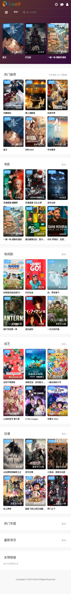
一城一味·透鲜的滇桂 (57, 57)
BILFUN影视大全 (10, 564)
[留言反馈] (62, 4)
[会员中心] (67, 4)
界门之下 (51, 509)
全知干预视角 (9, 382)
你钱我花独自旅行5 (11, 293)
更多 (64, 165)
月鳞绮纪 (7, 113)
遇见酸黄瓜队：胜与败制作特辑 (39, 239)
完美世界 (51, 113)
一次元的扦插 (53, 329)
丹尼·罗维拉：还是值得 (57, 239)
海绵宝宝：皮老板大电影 (36, 382)
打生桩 (28, 57)
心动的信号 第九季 (11, 419)
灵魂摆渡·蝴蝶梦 (10, 203)
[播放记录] (56, 4)
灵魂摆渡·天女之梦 (33, 203)
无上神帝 (7, 509)
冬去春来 (51, 150)
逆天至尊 (29, 472)
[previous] (4, 41)
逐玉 (4, 57)
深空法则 (51, 203)
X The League (31, 419)
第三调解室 (30, 113)
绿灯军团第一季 (10, 329)
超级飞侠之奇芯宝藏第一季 (37, 509)
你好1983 (29, 150)
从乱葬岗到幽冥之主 (12, 472)
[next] (67, 41)
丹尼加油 (29, 293)
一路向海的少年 (54, 382)
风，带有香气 (53, 293)
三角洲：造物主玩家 (56, 472)
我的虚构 (29, 329)
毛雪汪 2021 (52, 419)
